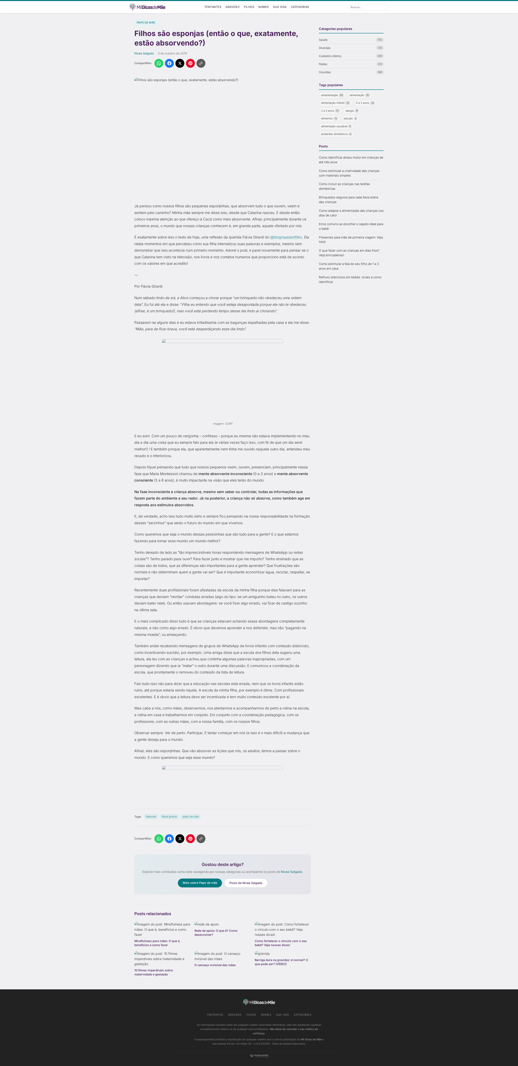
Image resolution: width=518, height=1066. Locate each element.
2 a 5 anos (330, 110)
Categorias (300, 6)
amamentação (332, 95)
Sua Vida (280, 6)
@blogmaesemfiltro (286, 237)
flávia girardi (169, 816)
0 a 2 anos (365, 103)
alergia (352, 110)
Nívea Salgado (144, 53)
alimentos (329, 118)
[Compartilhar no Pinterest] (190, 63)
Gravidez (232, 6)
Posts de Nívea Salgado (245, 883)
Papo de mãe (146, 22)
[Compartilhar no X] (179, 63)
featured (151, 816)
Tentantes (213, 6)
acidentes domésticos (336, 134)
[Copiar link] (200, 63)
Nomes (263, 6)
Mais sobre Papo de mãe (200, 882)
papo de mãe (191, 816)
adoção (350, 118)
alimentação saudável (336, 126)
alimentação (359, 95)
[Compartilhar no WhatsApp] (158, 63)
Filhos (249, 6)
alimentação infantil (335, 103)
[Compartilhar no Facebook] (169, 63)
